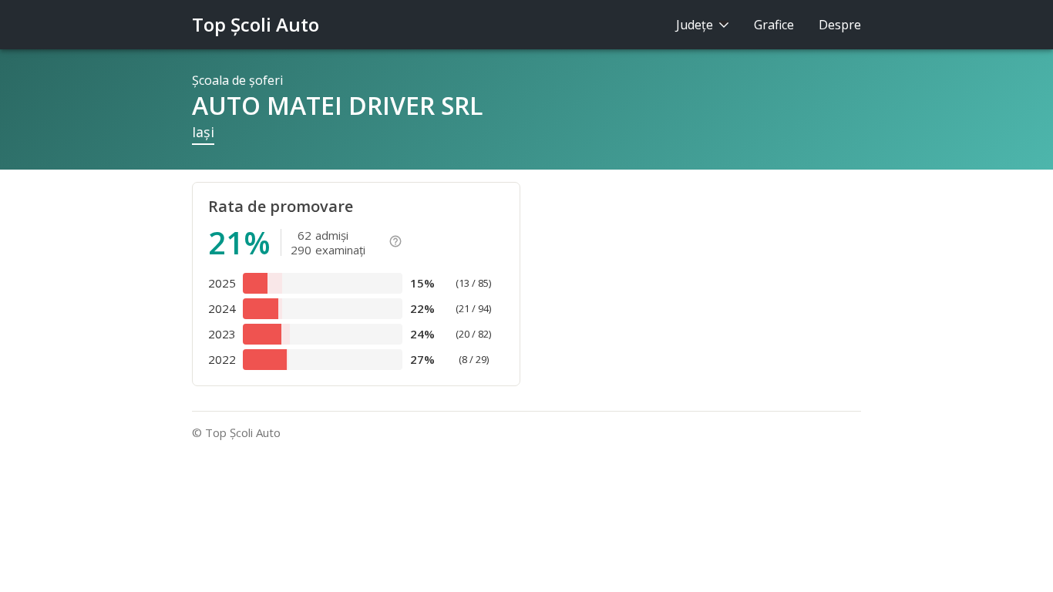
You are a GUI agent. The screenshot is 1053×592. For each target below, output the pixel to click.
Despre (840, 24)
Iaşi (203, 132)
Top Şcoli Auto (255, 24)
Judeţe (696, 24)
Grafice (774, 24)
